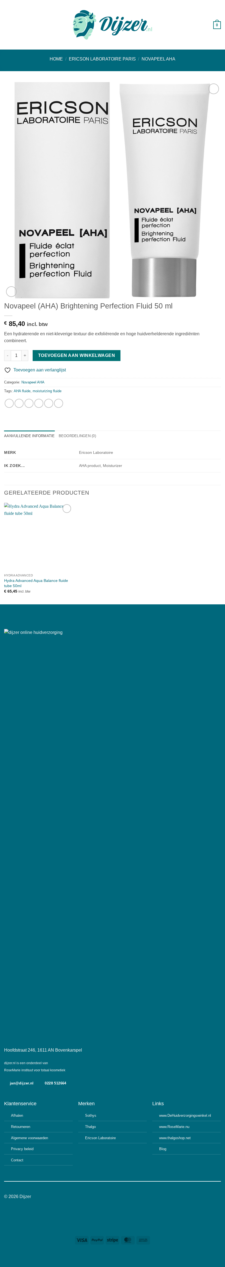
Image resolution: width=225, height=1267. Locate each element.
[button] (7, 24)
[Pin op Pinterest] (48, 403)
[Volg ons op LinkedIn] (122, 1196)
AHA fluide (22, 391)
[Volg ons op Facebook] (102, 1196)
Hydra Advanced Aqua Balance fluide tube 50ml (36, 583)
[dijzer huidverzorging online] (112, 25)
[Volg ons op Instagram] (109, 1196)
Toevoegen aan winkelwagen (76, 355)
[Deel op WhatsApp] (9, 403)
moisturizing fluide (47, 391)
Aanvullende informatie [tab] (29, 436)
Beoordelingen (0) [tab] (77, 436)
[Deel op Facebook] (19, 403)
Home (56, 59)
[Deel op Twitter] (28, 403)
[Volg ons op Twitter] (116, 1196)
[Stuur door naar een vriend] (38, 403)
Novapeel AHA (158, 59)
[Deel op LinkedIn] (58, 403)
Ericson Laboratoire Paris (102, 59)
